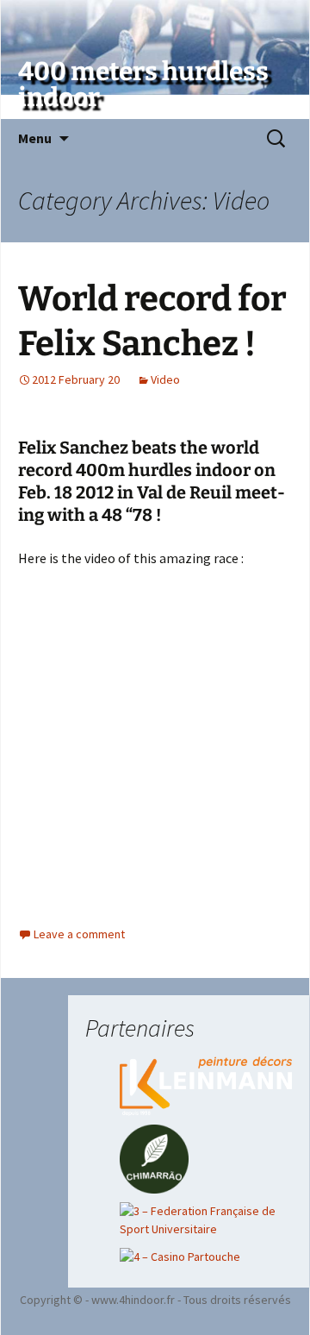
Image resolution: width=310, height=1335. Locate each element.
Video (165, 379)
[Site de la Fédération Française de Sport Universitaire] (206, 1218)
